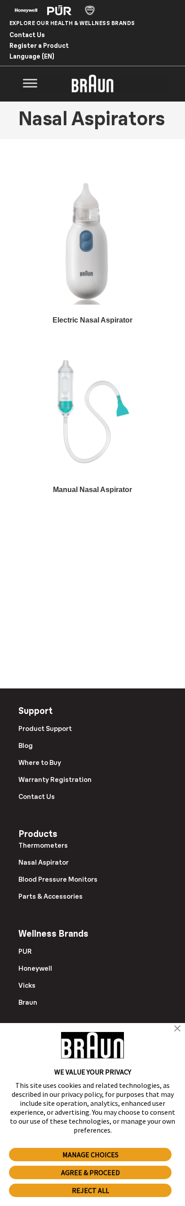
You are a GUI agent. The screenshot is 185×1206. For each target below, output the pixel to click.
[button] (177, 1029)
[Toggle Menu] (30, 83)
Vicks (26, 985)
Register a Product (39, 46)
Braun (27, 1002)
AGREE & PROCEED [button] (90, 1172)
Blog (25, 745)
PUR (25, 951)
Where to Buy (39, 762)
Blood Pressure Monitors (57, 879)
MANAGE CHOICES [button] (90, 1154)
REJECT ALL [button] (90, 1190)
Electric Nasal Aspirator (92, 320)
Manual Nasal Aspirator (92, 489)
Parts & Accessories (50, 896)
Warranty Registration (55, 779)
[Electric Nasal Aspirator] (92, 240)
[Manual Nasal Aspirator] (92, 409)
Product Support (45, 728)
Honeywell (35, 968)
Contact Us (27, 35)
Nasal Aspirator (43, 862)
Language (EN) (31, 56)
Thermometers (43, 845)
